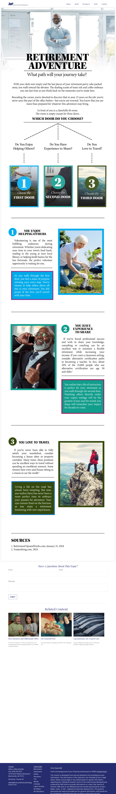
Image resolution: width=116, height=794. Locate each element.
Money (36, 781)
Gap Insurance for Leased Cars (86, 638)
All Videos (37, 789)
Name (10, 570)
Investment (38, 772)
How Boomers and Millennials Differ (23, 638)
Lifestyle (37, 784)
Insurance (37, 776)
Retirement (38, 769)
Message (11, 581)
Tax (35, 779)
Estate (36, 774)
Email (61, 570)
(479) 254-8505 (18, 769)
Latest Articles (39, 786)
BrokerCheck (102, 772)
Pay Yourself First (48, 638)
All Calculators (39, 791)
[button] (68, 4)
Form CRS (58, 768)
